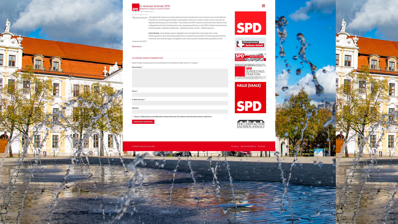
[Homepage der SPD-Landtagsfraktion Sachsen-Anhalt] (250, 57)
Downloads (261, 146)
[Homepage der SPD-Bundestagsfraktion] (250, 71)
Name (135, 91)
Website (135, 108)
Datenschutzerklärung (248, 146)
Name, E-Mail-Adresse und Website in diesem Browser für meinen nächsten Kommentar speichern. (173, 117)
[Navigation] (263, 5)
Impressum (235, 146)
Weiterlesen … (137, 46)
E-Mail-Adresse (138, 100)
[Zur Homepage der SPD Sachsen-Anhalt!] (250, 44)
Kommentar (137, 67)
